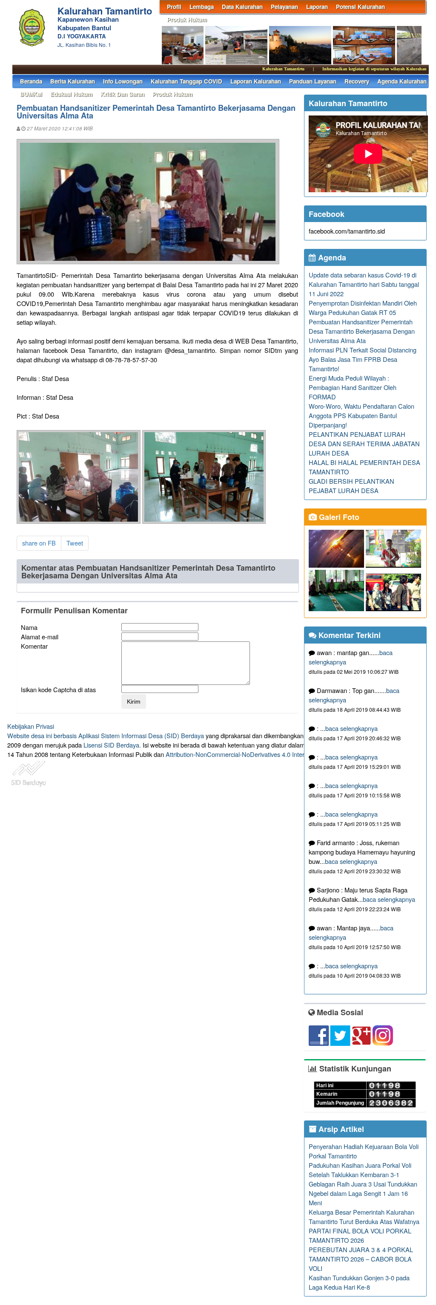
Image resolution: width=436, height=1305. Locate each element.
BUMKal (31, 94)
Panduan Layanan (312, 81)
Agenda (331, 257)
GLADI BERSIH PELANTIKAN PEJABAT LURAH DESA (351, 485)
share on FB (39, 542)
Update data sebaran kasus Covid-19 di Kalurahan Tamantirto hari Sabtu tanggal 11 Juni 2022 (364, 284)
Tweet (74, 542)
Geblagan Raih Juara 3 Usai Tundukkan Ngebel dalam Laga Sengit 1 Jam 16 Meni (363, 1193)
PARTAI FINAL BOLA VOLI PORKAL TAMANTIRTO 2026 (360, 1235)
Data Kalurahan (242, 7)
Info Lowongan (123, 81)
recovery (356, 81)
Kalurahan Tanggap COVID (186, 81)
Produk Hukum (187, 19)
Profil (174, 7)
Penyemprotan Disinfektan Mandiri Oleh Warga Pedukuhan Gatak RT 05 (363, 307)
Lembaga (201, 7)
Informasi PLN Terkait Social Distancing (362, 349)
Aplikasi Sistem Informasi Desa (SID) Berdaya (141, 735)
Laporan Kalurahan (255, 81)
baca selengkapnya (351, 728)
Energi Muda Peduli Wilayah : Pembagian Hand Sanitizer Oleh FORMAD (352, 387)
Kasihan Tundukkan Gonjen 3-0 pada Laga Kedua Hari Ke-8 (359, 1282)
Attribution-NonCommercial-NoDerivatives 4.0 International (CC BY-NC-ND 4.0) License (286, 754)
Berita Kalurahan (72, 81)
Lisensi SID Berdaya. (112, 744)
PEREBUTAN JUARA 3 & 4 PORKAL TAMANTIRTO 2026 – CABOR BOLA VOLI (361, 1259)
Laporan (317, 7)
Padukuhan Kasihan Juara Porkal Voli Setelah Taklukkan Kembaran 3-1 (360, 1170)
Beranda (31, 81)
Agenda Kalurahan (402, 81)
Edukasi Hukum (71, 94)
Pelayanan (284, 7)
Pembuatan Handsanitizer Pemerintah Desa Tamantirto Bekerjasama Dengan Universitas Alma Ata (362, 331)
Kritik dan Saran (122, 94)
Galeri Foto (338, 517)
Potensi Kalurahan (360, 7)
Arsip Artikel (340, 1129)
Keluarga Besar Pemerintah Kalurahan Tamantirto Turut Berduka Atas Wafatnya (364, 1216)
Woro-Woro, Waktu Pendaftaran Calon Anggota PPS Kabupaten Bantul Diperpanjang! (361, 415)
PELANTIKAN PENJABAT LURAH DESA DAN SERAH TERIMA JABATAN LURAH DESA (364, 443)
